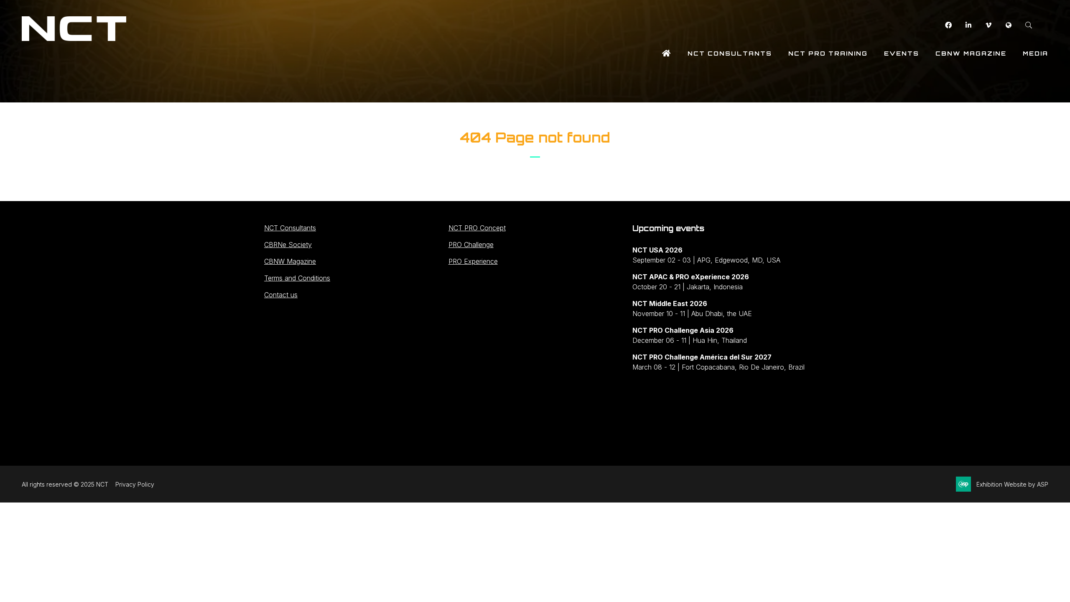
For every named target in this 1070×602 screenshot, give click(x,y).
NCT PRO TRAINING (828, 53)
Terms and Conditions (297, 278)
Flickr (1008, 25)
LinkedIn (968, 25)
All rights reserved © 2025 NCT (65, 484)
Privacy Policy (134, 484)
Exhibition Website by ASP (1012, 484)
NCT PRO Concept (477, 228)
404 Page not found (535, 137)
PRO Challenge (471, 244)
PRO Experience (473, 261)
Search (1028, 25)
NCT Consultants (730, 53)
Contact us (281, 295)
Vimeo (988, 25)
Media (1035, 53)
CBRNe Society (288, 244)
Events (901, 53)
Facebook (948, 25)
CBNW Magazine (970, 53)
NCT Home (666, 53)
